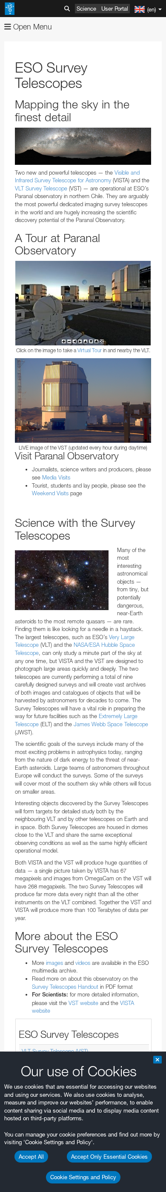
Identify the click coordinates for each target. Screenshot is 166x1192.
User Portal (114, 8)
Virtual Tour (89, 350)
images (54, 962)
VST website (83, 1002)
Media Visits (56, 477)
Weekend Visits (50, 493)
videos (82, 962)
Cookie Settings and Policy (83, 1177)
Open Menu (31, 26)
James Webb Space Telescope (111, 724)
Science (86, 8)
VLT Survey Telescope (41, 188)
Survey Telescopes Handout (65, 986)
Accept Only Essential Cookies (109, 1156)
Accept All (31, 1156)
